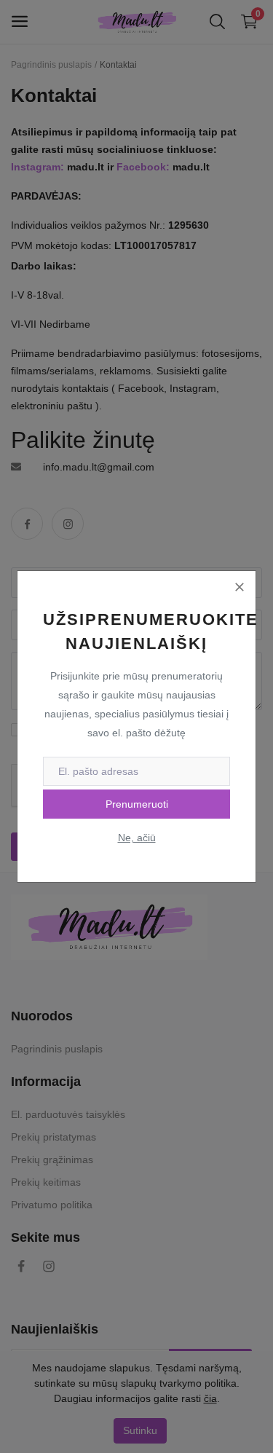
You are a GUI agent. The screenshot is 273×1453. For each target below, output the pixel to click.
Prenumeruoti (137, 804)
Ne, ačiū (137, 837)
